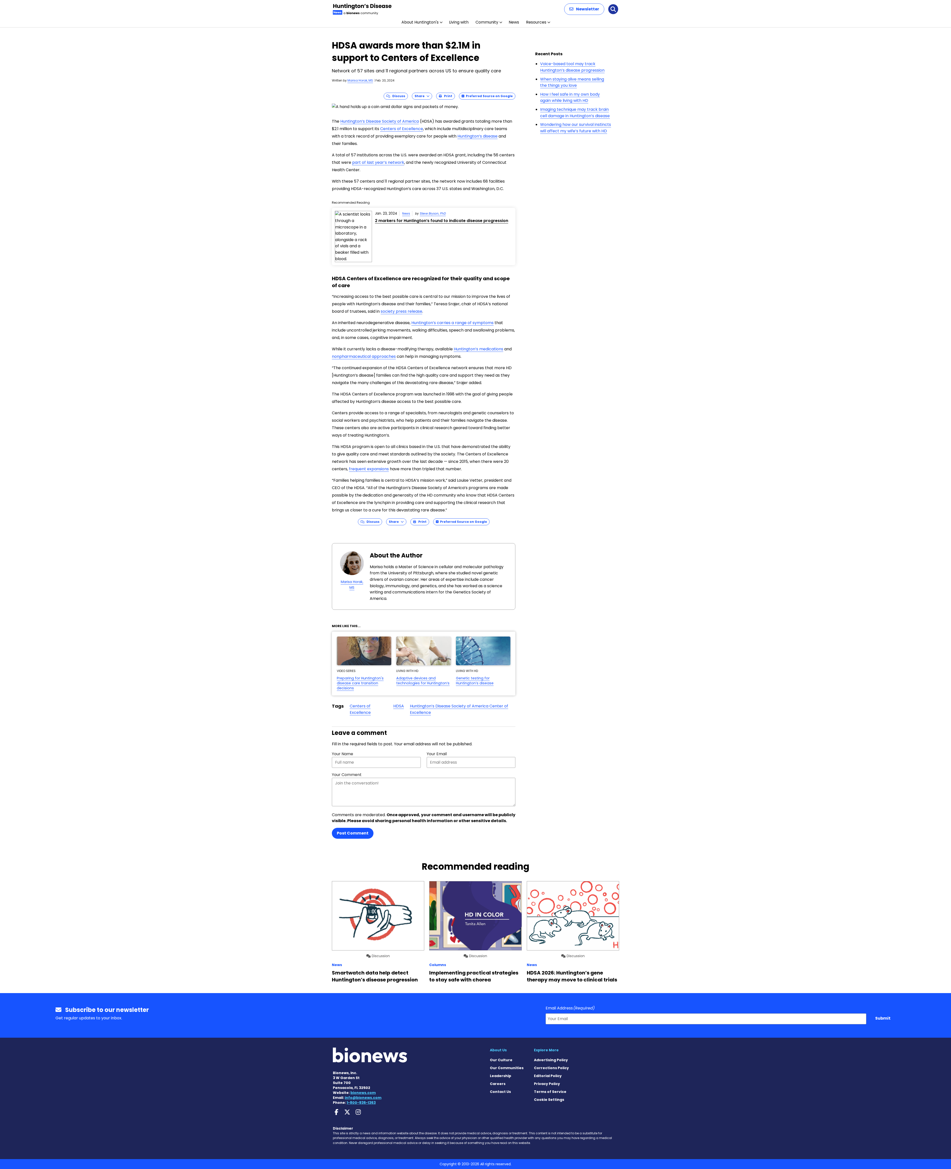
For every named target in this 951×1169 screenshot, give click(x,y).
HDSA (398, 706)
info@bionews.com (363, 1097)
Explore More (546, 1050)
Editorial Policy (548, 1075)
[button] (584, 9)
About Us (498, 1050)
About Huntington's (420, 22)
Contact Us (500, 1091)
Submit (883, 1018)
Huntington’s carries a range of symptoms (452, 323)
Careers (497, 1083)
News (514, 22)
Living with (459, 22)
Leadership (500, 1075)
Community (487, 22)
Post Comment (353, 833)
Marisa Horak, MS (360, 80)
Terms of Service (550, 1091)
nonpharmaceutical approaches (364, 356)
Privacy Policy (547, 1083)
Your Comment (347, 775)
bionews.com (363, 1092)
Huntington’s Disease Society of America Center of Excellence (459, 709)
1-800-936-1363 (361, 1102)
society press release (401, 311)
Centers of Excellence (401, 129)
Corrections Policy (551, 1067)
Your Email (437, 754)
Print (447, 96)
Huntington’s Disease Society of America (379, 121)
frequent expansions (369, 469)
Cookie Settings (549, 1099)
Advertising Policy (551, 1060)
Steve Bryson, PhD (433, 213)
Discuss (397, 96)
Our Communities (507, 1067)
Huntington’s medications (478, 349)
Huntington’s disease (477, 136)
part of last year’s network (378, 162)
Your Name (342, 754)
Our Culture (501, 1060)
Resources (536, 22)
